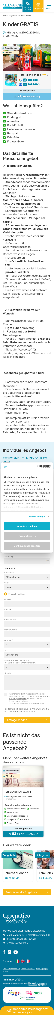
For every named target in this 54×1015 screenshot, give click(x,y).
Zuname (7, 609)
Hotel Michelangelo (30, 74)
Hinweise (7, 673)
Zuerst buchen (15, 873)
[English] (23, 961)
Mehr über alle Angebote (22, 892)
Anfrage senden (17, 720)
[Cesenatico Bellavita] (13, 6)
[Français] (28, 961)
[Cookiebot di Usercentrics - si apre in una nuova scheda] (38, 467)
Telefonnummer (10, 630)
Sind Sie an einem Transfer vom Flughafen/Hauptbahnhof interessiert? (20, 661)
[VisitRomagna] (14, 993)
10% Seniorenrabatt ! (18, 791)
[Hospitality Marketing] (37, 983)
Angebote (13, 15)
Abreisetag (8, 556)
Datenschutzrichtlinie (11, 969)
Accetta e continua (27, 526)
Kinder (6, 583)
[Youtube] (16, 952)
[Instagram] (9, 952)
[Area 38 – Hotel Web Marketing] (19, 980)
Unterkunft (8, 640)
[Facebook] (4, 952)
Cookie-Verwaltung (28, 969)
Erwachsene (9, 572)
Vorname (7, 599)
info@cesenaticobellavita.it (21, 938)
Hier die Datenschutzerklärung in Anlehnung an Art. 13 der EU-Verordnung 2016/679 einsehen (26, 710)
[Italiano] (18, 961)
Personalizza (25, 536)
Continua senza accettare (27, 545)
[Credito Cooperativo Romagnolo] (27, 998)
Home (5, 15)
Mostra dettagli (37, 516)
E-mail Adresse (10, 619)
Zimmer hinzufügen (16, 594)
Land (6, 650)
